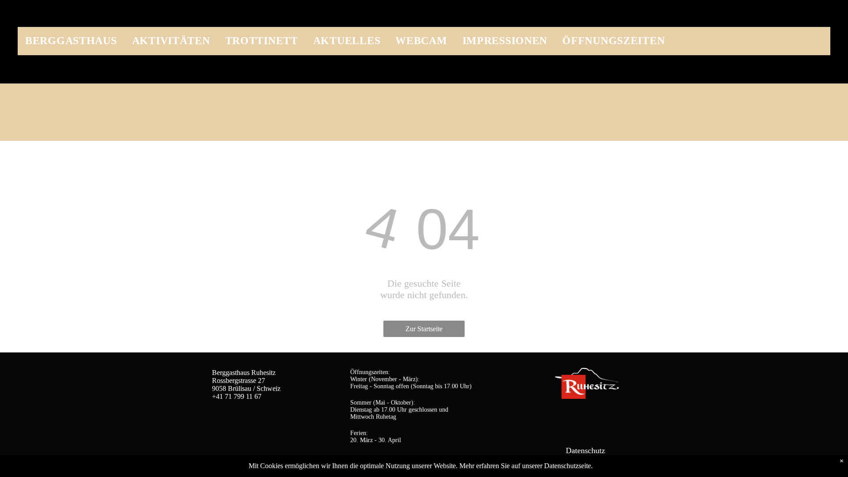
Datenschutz (585, 450)
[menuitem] (71, 38)
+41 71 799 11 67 (236, 396)
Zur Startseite (424, 329)
